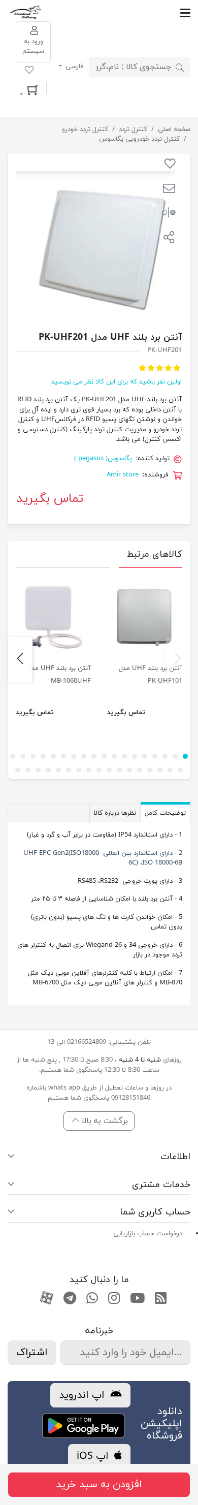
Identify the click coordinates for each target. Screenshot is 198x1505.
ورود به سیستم (33, 46)
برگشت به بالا (103, 1121)
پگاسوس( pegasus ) (103, 458)
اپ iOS (94, 1456)
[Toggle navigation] (116, 13)
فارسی (73, 66)
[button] (169, 190)
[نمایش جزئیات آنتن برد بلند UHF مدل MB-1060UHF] (53, 616)
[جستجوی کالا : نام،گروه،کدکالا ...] (179, 67)
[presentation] (178, 660)
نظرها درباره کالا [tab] (115, 813)
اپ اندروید (83, 1395)
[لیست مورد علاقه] (29, 71)
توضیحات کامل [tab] (165, 813)
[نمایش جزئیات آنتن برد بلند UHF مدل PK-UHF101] (144, 616)
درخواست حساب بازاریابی (147, 1233)
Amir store (123, 474)
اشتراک (32, 1353)
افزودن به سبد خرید (99, 1485)
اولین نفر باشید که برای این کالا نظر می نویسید (116, 382)
